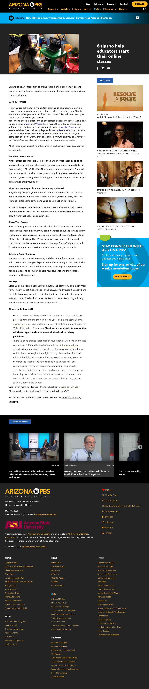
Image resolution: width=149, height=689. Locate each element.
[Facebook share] (99, 68)
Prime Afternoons (12, 597)
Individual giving (104, 619)
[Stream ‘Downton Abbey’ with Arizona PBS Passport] (120, 162)
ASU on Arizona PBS (13, 601)
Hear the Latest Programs (15, 621)
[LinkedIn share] (104, 68)
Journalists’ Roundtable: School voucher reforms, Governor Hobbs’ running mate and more (32, 474)
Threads (108, 533)
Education (56, 637)
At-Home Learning (71, 397)
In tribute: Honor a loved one (109, 627)
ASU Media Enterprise (78, 534)
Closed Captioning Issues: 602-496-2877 (121, 506)
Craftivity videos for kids (61, 618)
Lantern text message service (63, 614)
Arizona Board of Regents (34, 546)
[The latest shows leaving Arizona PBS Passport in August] (120, 198)
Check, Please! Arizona (14, 570)
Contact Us (102, 601)
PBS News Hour (57, 585)
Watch (8, 557)
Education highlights (59, 643)
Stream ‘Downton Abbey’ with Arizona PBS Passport (118, 191)
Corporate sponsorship (107, 623)
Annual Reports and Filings (108, 593)
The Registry (56, 654)
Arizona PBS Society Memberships (111, 612)
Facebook (108, 516)
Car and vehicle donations (108, 635)
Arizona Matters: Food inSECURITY (19, 582)
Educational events (59, 646)
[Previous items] (9, 447)
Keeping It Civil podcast (14, 640)
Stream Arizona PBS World (16, 608)
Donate (108, 489)
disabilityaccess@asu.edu (45, 514)
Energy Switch (10, 585)
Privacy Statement (110, 511)
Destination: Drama (13, 593)
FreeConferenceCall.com (63, 130)
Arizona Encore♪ (12, 633)
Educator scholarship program (63, 665)
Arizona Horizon (58, 566)
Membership (103, 616)
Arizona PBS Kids (58, 599)
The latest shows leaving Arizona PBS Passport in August (116, 227)
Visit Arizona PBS (104, 597)
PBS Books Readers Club (107, 589)
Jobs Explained (11, 589)
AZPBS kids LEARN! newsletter (63, 610)
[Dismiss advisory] (137, 18)
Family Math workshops (61, 629)
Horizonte (55, 570)
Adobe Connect (69, 127)
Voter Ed (54, 582)
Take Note (9, 637)
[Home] (25, 5)
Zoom (27, 124)
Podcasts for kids (58, 622)
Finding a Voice (11, 644)
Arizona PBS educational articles (64, 658)
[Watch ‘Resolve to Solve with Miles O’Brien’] (120, 86)
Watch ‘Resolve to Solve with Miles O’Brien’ (119, 117)
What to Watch (11, 563)
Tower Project (103, 631)
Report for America (59, 673)
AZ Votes (54, 574)
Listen (8, 616)
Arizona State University (39, 534)
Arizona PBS (10, 537)
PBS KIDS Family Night (60, 607)
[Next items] (140, 447)
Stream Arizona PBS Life (15, 604)
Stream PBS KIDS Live (59, 603)
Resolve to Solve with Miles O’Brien (19, 566)
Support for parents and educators (65, 669)
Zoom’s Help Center (31, 382)
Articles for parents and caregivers (65, 625)
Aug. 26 (102, 114)
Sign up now (121, 277)
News (54, 557)
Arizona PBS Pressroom (107, 574)
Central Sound (11, 625)
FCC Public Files (109, 495)
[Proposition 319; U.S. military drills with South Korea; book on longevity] (89, 434)
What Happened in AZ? (14, 578)
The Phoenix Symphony (14, 629)
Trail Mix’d (9, 574)
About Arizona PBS (105, 566)
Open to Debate (57, 578)
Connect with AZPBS (106, 563)
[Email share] (110, 68)
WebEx (38, 124)
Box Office (102, 582)
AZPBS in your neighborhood (63, 650)
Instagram (109, 522)
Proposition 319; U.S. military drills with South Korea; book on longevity (86, 473)
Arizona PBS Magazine (107, 570)
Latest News (56, 563)
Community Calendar (106, 578)
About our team (57, 677)
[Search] (145, 9)
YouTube (108, 527)
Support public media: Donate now (112, 608)
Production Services (106, 585)
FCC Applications (110, 500)
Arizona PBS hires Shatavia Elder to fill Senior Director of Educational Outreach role (118, 154)
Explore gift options (105, 604)
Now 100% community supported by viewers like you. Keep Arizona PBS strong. (69, 17)
